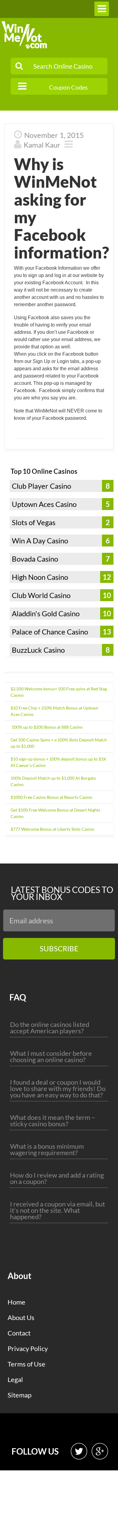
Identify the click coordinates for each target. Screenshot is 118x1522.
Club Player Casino (41, 485)
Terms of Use (26, 1364)
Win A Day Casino (40, 540)
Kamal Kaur (42, 144)
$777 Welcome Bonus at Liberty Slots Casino (52, 829)
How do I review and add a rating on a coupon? (57, 1178)
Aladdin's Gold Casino (46, 613)
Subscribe (59, 948)
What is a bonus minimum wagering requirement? (47, 1149)
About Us (21, 1317)
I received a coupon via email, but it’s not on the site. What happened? (57, 1210)
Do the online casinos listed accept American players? (49, 1027)
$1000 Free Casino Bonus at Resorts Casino (51, 797)
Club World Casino (41, 595)
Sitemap (19, 1395)
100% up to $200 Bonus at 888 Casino (47, 727)
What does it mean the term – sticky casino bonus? (52, 1120)
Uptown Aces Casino (44, 504)
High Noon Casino (40, 577)
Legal (15, 1379)
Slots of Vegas (33, 522)
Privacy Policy (28, 1348)
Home (16, 1302)
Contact (19, 1333)
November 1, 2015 (54, 135)
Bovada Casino (35, 558)
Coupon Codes (68, 87)
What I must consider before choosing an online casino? (51, 1056)
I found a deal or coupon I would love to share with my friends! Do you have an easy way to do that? (58, 1088)
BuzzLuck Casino (38, 649)
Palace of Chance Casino (50, 631)
